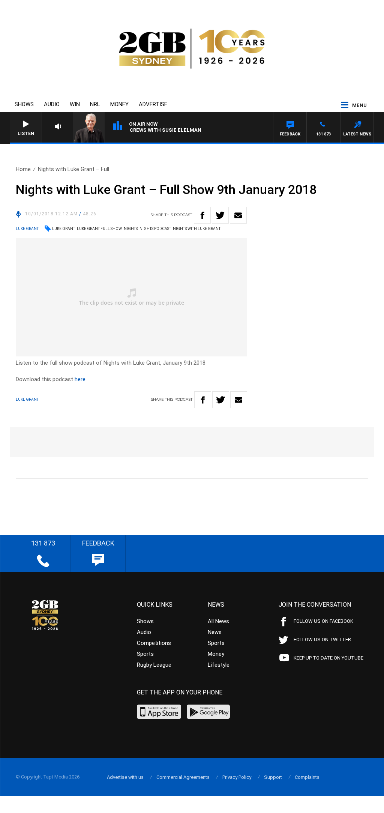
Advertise (153, 104)
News (215, 632)
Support (273, 777)
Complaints (307, 777)
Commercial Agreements (183, 777)
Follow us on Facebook (323, 621)
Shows (24, 104)
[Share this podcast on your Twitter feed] (220, 215)
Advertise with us (125, 777)
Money (119, 104)
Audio (52, 104)
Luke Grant (63, 229)
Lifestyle (219, 664)
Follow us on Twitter (322, 639)
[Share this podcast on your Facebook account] (202, 215)
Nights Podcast (155, 229)
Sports (145, 654)
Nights (131, 229)
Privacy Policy (236, 777)
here (80, 379)
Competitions (154, 643)
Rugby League (154, 664)
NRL (95, 104)
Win (75, 104)
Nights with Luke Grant (196, 229)
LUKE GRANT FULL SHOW (99, 229)
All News (218, 621)
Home (23, 169)
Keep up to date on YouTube (328, 658)
